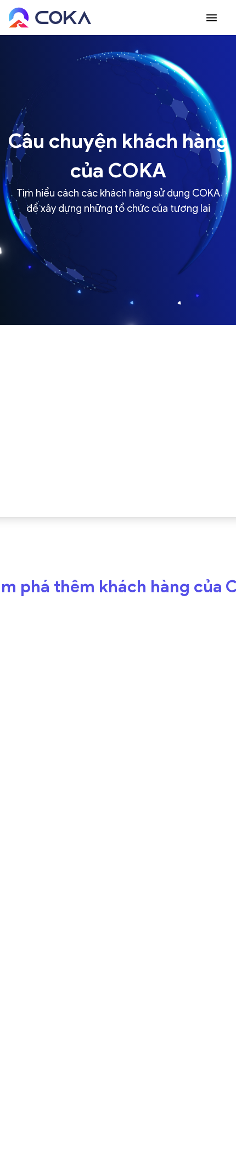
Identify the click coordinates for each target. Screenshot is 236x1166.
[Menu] (211, 17)
